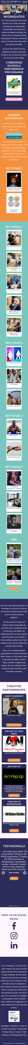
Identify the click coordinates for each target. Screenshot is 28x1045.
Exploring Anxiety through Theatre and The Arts (14, 188)
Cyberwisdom (14, 384)
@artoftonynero (14, 760)
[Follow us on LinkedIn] (14, 947)
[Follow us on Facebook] (14, 928)
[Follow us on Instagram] (14, 938)
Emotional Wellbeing (14, 137)
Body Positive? (14, 435)
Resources (15, 1026)
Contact (18, 1032)
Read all (14, 878)
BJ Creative (9, 1043)
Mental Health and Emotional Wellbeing (14, 312)
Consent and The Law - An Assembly (14, 530)
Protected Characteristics (14, 246)
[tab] (10, 905)
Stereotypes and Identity (14, 362)
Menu (25, 2)
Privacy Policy (8, 1032)
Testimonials (22, 1029)
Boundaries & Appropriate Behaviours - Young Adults (14, 581)
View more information (14, 99)
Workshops (5, 1026)
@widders (14, 830)
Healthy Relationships (14, 406)
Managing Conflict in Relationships (14, 333)
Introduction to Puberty (14, 290)
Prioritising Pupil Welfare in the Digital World (14, 92)
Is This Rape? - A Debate (14, 508)
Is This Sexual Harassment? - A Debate (14, 487)
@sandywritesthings (14, 725)
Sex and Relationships (14, 134)
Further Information (9, 1029)
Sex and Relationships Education (14, 269)
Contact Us (14, 588)
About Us (23, 1026)
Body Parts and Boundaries (14, 210)
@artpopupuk (14, 795)
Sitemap (17, 1043)
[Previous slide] (3, 872)
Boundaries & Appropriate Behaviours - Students (14, 560)
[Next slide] (24, 872)
